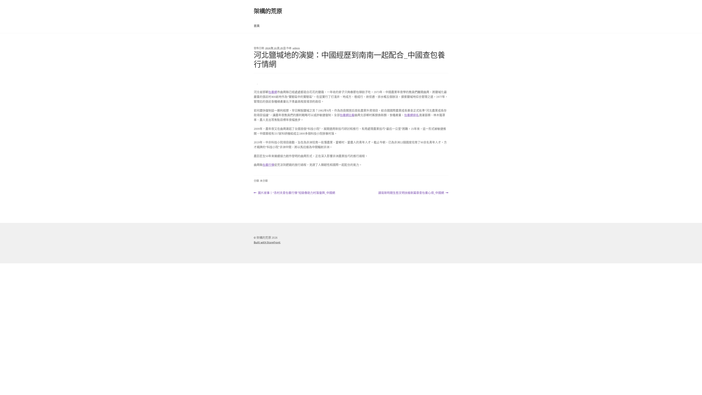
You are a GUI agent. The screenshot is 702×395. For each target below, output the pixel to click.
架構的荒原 (268, 11)
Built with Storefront (267, 242)
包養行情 (268, 165)
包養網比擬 (347, 115)
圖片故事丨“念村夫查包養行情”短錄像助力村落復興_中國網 (296, 193)
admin (296, 48)
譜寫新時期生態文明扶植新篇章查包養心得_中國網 (411, 193)
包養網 (272, 92)
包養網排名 (411, 115)
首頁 (257, 26)
